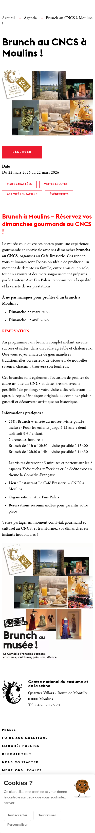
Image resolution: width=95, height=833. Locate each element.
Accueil (8, 18)
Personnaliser (17, 824)
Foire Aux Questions (25, 738)
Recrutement (17, 754)
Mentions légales (22, 770)
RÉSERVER (22, 152)
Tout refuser (47, 815)
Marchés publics (20, 746)
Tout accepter (17, 815)
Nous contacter (20, 762)
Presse (9, 730)
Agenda (30, 18)
